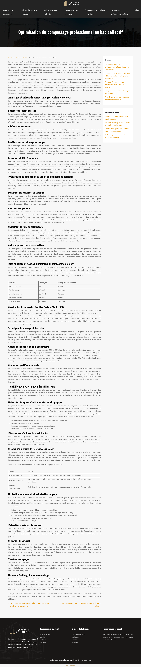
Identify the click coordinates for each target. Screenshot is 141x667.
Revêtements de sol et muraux (72, 12)
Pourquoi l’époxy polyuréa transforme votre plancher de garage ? (115, 85)
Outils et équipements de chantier (51, 12)
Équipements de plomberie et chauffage (95, 12)
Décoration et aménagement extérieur (119, 12)
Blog (137, 10)
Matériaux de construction (8, 12)
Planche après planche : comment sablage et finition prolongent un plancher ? (117, 76)
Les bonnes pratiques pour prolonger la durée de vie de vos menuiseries (117, 67)
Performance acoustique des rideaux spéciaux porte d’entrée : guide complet (29, 604)
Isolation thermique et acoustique (29, 12)
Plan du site (70, 665)
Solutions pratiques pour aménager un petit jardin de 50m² (79, 604)
